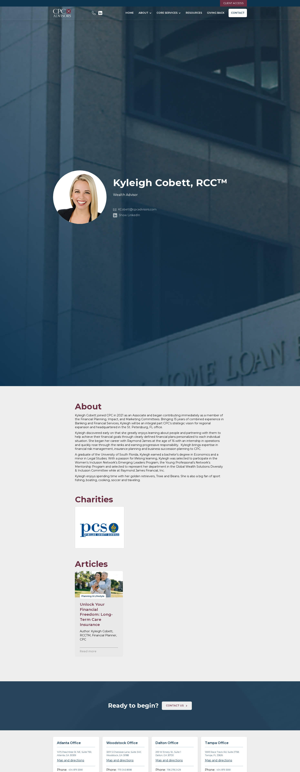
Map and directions (70, 760)
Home (130, 12)
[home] (62, 13)
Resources (194, 12)
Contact (237, 12)
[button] (145, 13)
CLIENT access (233, 3)
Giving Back (215, 12)
